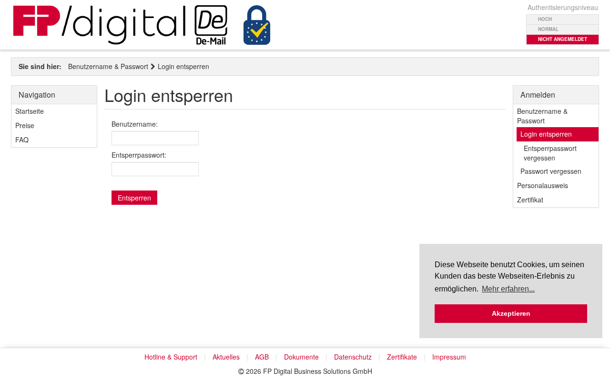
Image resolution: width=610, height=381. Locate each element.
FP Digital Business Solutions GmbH (317, 371)
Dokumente (301, 356)
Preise (24, 125)
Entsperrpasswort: (139, 155)
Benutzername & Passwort (108, 66)
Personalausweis (542, 185)
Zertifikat (530, 199)
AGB (262, 356)
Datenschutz (353, 356)
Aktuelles (226, 356)
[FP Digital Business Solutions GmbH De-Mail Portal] (142, 25)
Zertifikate (402, 356)
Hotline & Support (170, 356)
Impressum (449, 356)
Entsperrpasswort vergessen (550, 152)
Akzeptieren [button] (511, 313)
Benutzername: (135, 124)
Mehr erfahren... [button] (508, 289)
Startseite (29, 111)
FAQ (22, 139)
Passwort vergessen (550, 171)
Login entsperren (183, 66)
